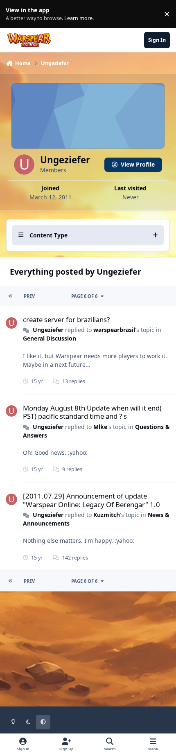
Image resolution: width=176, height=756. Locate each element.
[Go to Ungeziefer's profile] (11, 323)
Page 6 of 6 (84, 296)
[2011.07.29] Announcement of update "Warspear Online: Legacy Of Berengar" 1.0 (91, 500)
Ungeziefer (48, 330)
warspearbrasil (114, 330)
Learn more (16, 14)
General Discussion (49, 338)
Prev (29, 296)
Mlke (100, 427)
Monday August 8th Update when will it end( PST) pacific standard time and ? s (92, 412)
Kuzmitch (106, 515)
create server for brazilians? (66, 319)
